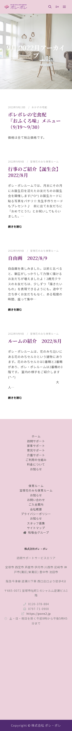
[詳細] (57, 6)
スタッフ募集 (36, 523)
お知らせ (36, 469)
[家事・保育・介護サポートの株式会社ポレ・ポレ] (16, 7)
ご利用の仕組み (36, 460)
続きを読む (15, 226)
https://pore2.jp (38, 614)
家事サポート (36, 446)
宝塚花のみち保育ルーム (44, 161)
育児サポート (36, 450)
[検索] (50, 6)
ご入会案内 (36, 504)
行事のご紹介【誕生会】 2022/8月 (35, 172)
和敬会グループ (38, 532)
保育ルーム (36, 486)
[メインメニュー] (64, 6)
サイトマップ (36, 528)
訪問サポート (36, 441)
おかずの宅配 (39, 107)
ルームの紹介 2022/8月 (35, 340)
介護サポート (36, 455)
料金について (36, 464)
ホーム (36, 436)
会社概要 (36, 509)
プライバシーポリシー (36, 514)
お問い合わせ (36, 500)
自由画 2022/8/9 (27, 257)
